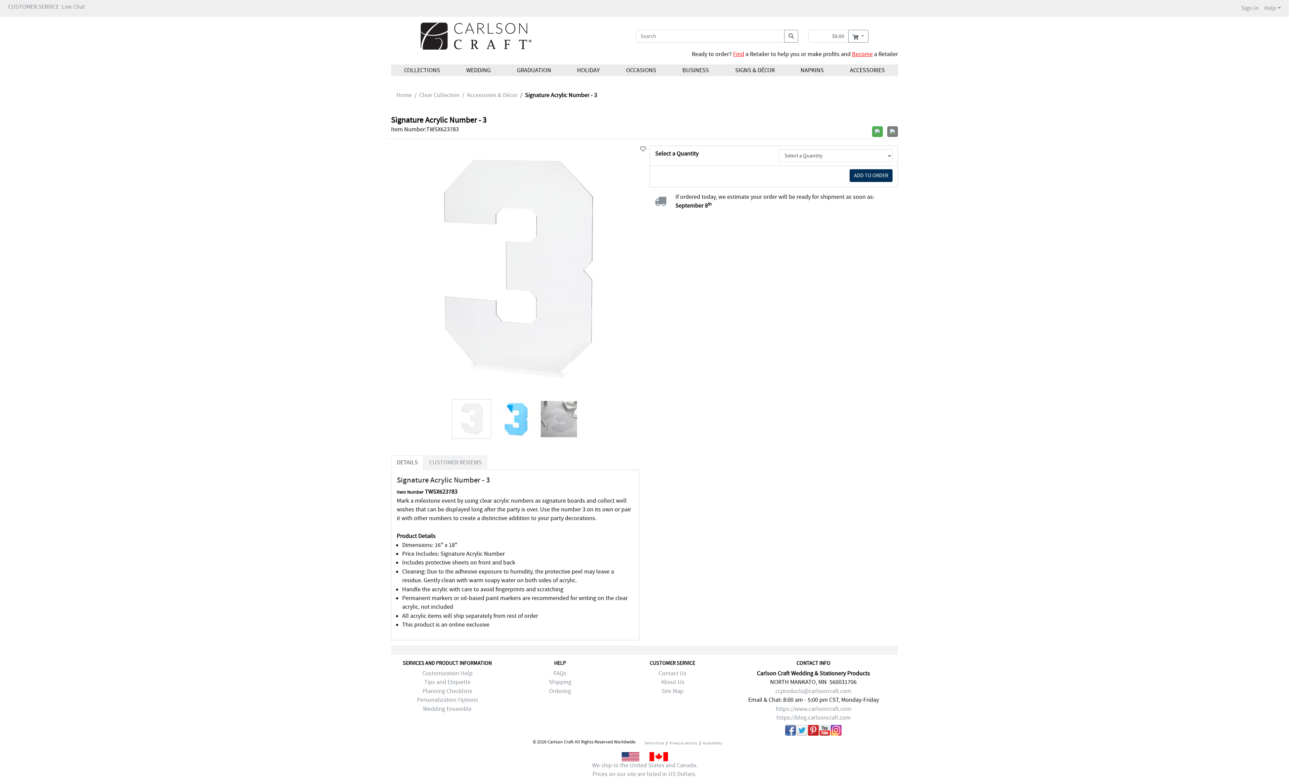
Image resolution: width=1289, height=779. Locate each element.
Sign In (1250, 8)
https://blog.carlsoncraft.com (813, 718)
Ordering (560, 691)
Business (695, 70)
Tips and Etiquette (447, 682)
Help (1270, 8)
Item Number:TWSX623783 (425, 129)
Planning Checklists (447, 691)
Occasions (641, 70)
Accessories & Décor (492, 95)
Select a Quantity (677, 153)
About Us (672, 682)
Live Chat (73, 7)
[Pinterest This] (813, 731)
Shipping (560, 682)
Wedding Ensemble (447, 709)
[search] (791, 36)
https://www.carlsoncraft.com (813, 709)
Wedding (478, 70)
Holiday (588, 70)
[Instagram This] (836, 731)
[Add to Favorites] (643, 149)
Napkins (812, 70)
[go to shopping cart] (858, 36)
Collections (422, 70)
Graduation (534, 70)
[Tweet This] (802, 731)
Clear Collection (439, 95)
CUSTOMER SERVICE (33, 7)
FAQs (560, 673)
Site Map (672, 691)
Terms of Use (654, 743)
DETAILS (407, 462)
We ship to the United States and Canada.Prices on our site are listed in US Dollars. (644, 770)
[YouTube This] (824, 731)
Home (404, 95)
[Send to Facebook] (790, 731)
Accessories (867, 70)
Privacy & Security (683, 743)
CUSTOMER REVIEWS (455, 462)
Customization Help (447, 673)
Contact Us (672, 673)
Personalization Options (447, 700)
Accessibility (712, 743)
